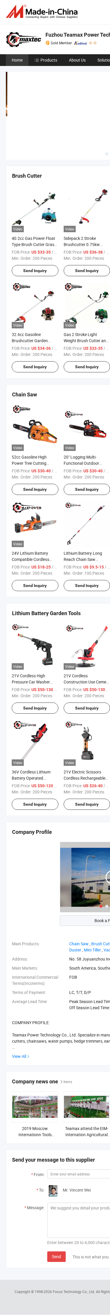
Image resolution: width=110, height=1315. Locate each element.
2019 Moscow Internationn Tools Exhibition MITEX (35, 1134)
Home (17, 60)
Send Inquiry (35, 270)
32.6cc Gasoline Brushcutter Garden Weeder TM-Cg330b (30, 340)
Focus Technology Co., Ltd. (74, 1291)
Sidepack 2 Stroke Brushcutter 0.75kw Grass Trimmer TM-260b (86, 244)
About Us (77, 60)
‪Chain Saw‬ (79, 943)
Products (48, 60)
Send (56, 1256)
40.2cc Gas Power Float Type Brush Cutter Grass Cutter (34, 244)
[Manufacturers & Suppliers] (43, 11)
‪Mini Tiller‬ (92, 950)
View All (19, 1056)
